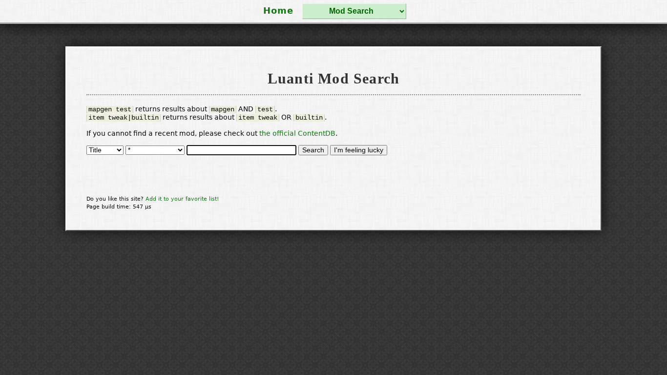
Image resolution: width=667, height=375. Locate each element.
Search (313, 150)
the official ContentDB (297, 133)
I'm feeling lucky (358, 150)
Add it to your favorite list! (182, 198)
